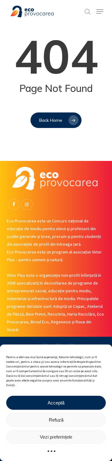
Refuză (56, 419)
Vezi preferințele (56, 437)
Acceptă (56, 402)
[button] (99, 11)
